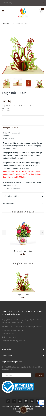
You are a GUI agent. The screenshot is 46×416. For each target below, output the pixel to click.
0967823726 (10, 334)
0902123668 (12, 337)
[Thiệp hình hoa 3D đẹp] (23, 233)
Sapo (28, 412)
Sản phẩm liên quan (23, 211)
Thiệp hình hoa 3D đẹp (23, 251)
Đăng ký (40, 375)
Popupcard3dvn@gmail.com (16, 341)
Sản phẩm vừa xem (23, 263)
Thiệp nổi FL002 (23, 295)
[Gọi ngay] (23, 410)
